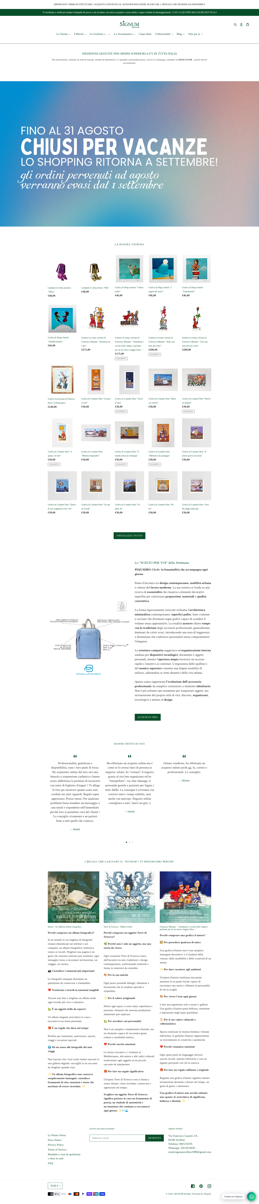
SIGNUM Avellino (182, 1194)
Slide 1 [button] (126, 842)
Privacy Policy (56, 1144)
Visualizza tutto (129, 535)
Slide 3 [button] (132, 842)
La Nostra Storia (57, 1135)
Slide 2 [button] (129, 842)
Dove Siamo (54, 1139)
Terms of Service (57, 1149)
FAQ (50, 1163)
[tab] (126, 842)
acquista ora (148, 717)
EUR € (54, 1185)
